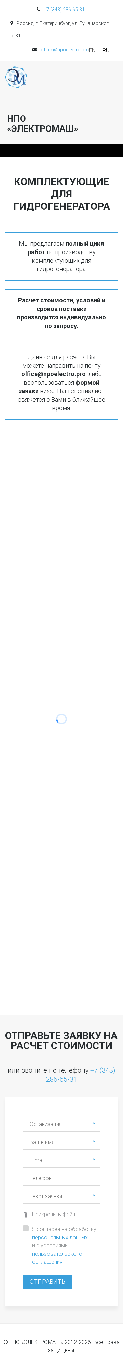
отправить (47, 1281)
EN (92, 50)
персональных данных (60, 1237)
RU (105, 50)
